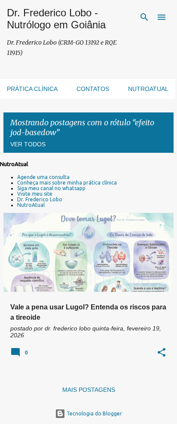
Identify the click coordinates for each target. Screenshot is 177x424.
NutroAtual (31, 205)
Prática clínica (32, 88)
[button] (161, 353)
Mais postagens (88, 389)
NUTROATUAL (148, 88)
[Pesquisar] (144, 17)
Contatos (92, 88)
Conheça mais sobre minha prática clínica (67, 182)
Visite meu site (34, 194)
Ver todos (28, 144)
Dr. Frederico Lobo (39, 199)
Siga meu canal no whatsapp (51, 188)
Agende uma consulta (43, 177)
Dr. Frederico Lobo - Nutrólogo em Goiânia (56, 18)
